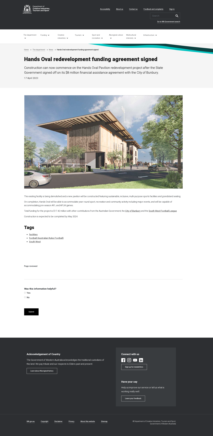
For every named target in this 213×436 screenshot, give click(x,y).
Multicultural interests (131, 36)
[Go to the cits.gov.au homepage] (36, 9)
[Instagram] (129, 360)
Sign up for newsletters (134, 367)
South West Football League (163, 211)
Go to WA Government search (168, 22)
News (51, 49)
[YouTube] (135, 360)
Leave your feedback (133, 398)
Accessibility (105, 9)
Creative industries (62, 36)
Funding (44, 35)
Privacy (71, 421)
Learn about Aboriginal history (41, 371)
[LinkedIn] (141, 360)
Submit (31, 312)
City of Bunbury (133, 211)
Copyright (44, 421)
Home (26, 49)
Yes (28, 293)
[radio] (25, 293)
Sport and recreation (96, 36)
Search (177, 16)
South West (35, 241)
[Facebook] (123, 360)
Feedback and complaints (153, 9)
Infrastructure (148, 35)
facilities (33, 234)
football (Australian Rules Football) (46, 238)
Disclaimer (58, 421)
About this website (87, 421)
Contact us (133, 9)
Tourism (78, 35)
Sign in (172, 9)
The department (29, 35)
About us (119, 9)
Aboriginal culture (116, 35)
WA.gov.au (31, 421)
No (28, 297)
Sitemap (104, 421)
